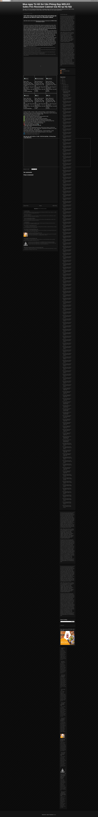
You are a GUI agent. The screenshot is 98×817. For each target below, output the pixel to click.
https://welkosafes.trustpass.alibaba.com (32, 134)
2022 (63, 78)
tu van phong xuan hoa (67, 62)
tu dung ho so (68, 51)
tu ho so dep (67, 35)
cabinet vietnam (67, 41)
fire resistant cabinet (64, 40)
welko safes (68, 18)
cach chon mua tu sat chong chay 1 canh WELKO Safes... (66, 95)
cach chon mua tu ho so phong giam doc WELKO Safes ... (66, 440)
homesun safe (64, 20)
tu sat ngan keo (26, 222)
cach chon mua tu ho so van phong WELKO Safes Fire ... (66, 399)
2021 (63, 80)
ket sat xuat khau (69, 540)
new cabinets (71, 38)
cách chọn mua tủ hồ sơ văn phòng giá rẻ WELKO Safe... (66, 409)
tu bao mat (69, 21)
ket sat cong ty (65, 46)
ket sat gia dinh (68, 54)
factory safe (62, 35)
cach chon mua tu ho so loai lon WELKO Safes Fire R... (66, 506)
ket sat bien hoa (71, 17)
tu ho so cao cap (67, 523)
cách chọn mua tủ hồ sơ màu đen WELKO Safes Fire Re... (67, 475)
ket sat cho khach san (68, 28)
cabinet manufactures (64, 37)
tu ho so (61, 57)
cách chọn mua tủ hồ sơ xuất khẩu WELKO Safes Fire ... (66, 389)
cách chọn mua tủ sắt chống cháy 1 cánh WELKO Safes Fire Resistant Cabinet (41, 242)
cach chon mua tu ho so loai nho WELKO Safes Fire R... (66, 499)
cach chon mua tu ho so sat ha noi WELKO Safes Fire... (66, 427)
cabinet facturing (67, 36)
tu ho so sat (64, 51)
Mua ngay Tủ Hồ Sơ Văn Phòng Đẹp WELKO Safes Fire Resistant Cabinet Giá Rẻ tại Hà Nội (47, 5)
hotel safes (65, 27)
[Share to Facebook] (35, 169)
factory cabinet (70, 39)
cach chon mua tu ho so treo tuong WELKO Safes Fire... (66, 420)
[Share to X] (34, 169)
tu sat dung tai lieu (66, 58)
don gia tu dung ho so (27, 214)
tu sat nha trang (26, 211)
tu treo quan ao (65, 59)
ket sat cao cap (63, 18)
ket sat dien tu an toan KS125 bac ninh (30, 238)
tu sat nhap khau (66, 23)
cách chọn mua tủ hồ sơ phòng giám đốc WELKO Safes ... (66, 437)
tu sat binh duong (66, 60)
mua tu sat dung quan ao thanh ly (29, 218)
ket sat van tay (68, 30)
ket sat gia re (62, 47)
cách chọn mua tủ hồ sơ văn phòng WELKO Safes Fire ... (66, 395)
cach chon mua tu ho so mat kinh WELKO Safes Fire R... (67, 485)
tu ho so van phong (66, 52)
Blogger (54, 814)
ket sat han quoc (66, 49)
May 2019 (64, 87)
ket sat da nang (70, 20)
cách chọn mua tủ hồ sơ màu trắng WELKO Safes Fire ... (66, 468)
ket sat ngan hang (70, 24)
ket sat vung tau (65, 17)
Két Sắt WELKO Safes (66, 70)
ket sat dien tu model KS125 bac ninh (30, 225)
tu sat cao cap (66, 19)
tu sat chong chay (67, 22)
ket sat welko (68, 47)
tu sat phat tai (69, 26)
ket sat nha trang (66, 513)
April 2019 (65, 89)
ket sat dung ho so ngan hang (65, 25)
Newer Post (26, 205)
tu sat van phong (70, 55)
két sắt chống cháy (63, 14)
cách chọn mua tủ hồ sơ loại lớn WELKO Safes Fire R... (66, 502)
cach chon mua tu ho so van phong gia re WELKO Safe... (66, 413)
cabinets (71, 36)
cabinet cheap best (63, 39)
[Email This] (32, 169)
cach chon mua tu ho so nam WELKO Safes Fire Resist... (67, 461)
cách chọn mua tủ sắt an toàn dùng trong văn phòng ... (66, 98)
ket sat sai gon (67, 45)
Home (40, 205)
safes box (69, 27)
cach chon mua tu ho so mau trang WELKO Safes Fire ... (66, 471)
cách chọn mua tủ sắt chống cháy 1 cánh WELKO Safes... (66, 91)
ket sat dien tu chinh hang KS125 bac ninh (31, 229)
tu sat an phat (71, 23)
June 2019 (65, 86)
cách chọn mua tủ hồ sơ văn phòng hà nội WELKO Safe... (66, 402)
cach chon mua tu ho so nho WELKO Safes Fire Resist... (67, 447)
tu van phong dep (69, 63)
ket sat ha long (68, 16)
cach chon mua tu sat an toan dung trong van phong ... (66, 102)
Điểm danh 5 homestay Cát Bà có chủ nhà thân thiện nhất (33, 247)
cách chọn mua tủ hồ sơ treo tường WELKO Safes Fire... (66, 416)
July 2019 (64, 84)
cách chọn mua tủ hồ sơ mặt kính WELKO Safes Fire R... (67, 482)
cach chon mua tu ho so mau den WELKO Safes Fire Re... (67, 478)
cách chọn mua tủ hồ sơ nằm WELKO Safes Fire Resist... (67, 458)
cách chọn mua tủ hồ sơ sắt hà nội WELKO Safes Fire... (66, 423)
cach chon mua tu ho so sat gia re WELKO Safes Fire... (66, 433)
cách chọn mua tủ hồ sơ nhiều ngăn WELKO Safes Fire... (66, 451)
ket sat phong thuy (63, 21)
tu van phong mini (66, 61)
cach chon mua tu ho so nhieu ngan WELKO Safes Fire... (66, 454)
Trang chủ (62, 625)
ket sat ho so (66, 50)
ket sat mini (62, 43)
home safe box (67, 32)
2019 (63, 83)
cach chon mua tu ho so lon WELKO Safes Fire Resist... (66, 492)
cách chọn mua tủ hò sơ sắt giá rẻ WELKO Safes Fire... (66, 430)
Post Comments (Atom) (42, 208)
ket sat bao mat (71, 46)
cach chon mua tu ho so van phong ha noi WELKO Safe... (66, 406)
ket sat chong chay (69, 29)
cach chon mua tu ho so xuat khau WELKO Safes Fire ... (66, 392)
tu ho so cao (71, 56)
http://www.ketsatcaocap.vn (31, 46)
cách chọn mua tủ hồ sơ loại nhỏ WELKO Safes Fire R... (66, 496)
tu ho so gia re (69, 34)
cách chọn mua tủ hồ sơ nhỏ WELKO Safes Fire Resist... (67, 444)
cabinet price (66, 38)
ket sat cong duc (68, 44)
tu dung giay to (65, 33)
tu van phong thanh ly (67, 63)
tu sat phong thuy (63, 24)
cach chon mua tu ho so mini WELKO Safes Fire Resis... (67, 464)
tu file (71, 49)
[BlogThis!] (33, 169)
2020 (63, 81)
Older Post (55, 205)
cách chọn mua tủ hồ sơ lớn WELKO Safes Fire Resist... (66, 489)
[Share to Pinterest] (36, 169)
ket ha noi (70, 53)
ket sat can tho (63, 16)
